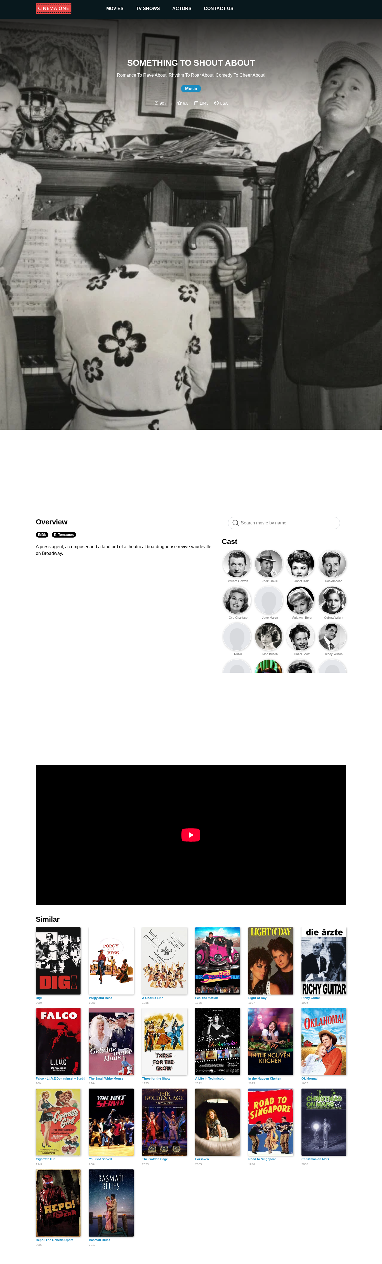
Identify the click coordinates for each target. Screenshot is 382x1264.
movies (115, 8)
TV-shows (148, 8)
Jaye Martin (270, 617)
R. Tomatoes (64, 535)
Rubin (238, 654)
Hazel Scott (302, 654)
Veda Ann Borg (302, 617)
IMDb (42, 535)
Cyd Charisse (238, 617)
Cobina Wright (333, 617)
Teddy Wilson (333, 654)
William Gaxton (238, 581)
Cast (229, 541)
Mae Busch (270, 654)
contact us (219, 8)
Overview (51, 522)
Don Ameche (333, 581)
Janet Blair (301, 581)
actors (182, 8)
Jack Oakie (270, 581)
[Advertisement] (191, 470)
